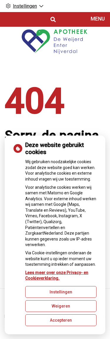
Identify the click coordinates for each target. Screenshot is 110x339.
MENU (98, 19)
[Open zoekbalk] (53, 19)
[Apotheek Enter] (55, 42)
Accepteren (61, 320)
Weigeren (61, 306)
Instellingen (61, 292)
